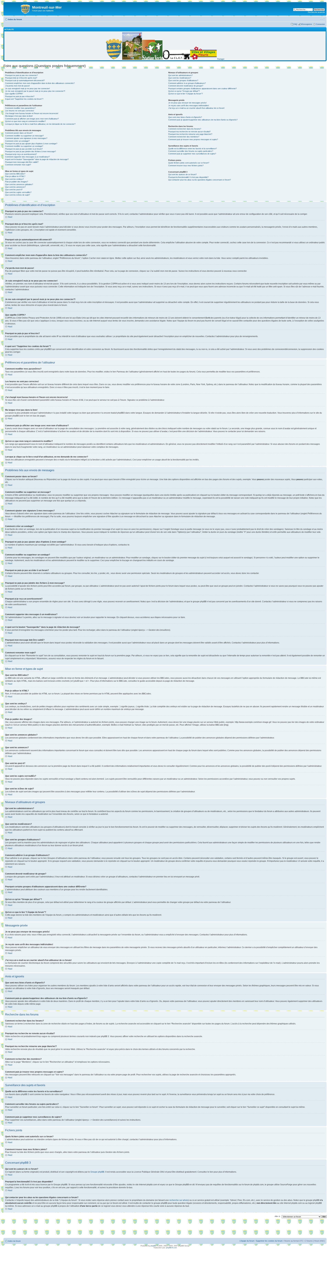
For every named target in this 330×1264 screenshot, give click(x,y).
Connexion (320, 24)
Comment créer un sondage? (17, 141)
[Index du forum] (18, 8)
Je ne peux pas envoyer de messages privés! (187, 103)
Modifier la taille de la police (322, 18)
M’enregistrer (306, 24)
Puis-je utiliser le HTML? (15, 176)
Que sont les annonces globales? (19, 184)
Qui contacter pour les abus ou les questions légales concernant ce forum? (199, 180)
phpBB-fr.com (171, 1248)
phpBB (153, 1246)
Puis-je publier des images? (16, 182)
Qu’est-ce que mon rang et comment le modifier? (25, 121)
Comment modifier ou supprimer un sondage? (24, 146)
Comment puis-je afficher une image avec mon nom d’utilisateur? (32, 119)
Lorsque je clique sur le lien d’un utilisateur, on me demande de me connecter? (40, 124)
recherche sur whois (178, 1200)
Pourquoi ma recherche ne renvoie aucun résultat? (189, 132)
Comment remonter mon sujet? (18, 165)
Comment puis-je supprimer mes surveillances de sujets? (192, 154)
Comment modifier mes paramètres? (20, 108)
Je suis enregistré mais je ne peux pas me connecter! (27, 88)
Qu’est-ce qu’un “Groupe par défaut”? (184, 91)
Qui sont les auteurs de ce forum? (182, 174)
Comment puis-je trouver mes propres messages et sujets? (193, 139)
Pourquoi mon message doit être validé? (21, 162)
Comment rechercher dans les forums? (184, 129)
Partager (220, 59)
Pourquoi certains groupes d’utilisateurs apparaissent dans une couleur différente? (202, 88)
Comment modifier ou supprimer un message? (24, 136)
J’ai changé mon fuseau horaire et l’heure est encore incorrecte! (31, 113)
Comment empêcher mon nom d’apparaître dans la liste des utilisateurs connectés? (40, 83)
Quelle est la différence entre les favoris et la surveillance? (192, 149)
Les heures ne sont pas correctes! (19, 111)
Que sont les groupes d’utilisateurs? (183, 80)
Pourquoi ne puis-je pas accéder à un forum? (24, 149)
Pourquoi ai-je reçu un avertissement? (21, 154)
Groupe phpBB (97, 1172)
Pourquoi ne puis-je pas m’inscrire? (19, 96)
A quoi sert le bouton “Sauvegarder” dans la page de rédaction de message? (37, 159)
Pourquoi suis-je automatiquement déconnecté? (25, 80)
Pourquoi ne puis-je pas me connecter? (21, 75)
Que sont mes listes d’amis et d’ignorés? (185, 117)
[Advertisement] (165, 1229)
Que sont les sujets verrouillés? (18, 192)
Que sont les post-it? (14, 190)
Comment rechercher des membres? (183, 137)
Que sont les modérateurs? (179, 78)
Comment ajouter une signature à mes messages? (26, 138)
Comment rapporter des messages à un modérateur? (27, 157)
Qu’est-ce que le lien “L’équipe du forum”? (185, 94)
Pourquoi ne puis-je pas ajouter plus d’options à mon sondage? (31, 144)
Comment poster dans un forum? (19, 133)
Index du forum (15, 19)
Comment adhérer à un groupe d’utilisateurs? (187, 83)
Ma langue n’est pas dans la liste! (19, 116)
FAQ (295, 24)
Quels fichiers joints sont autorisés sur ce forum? (188, 163)
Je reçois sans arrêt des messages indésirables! (188, 105)
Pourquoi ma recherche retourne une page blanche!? (190, 134)
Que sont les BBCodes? (15, 174)
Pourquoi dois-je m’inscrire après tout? (21, 78)
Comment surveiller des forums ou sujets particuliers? (190, 151)
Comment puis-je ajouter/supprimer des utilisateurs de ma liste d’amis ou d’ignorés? (203, 120)
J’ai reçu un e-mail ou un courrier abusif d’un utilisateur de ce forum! (196, 108)
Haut (10, 217)
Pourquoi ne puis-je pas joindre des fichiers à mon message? (30, 151)
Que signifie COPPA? (14, 94)
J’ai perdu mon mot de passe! (17, 86)
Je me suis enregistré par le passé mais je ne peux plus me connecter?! (35, 91)
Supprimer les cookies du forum (269, 1241)
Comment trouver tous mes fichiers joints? (186, 165)
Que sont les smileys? (14, 179)
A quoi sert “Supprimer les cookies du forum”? (24, 99)
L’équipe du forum (247, 1241)
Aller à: (277, 1216)
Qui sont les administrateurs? (180, 75)
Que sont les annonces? (15, 187)
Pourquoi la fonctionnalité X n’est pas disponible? (188, 177)
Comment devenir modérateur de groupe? (185, 86)
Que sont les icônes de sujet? (17, 195)
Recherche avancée (316, 12)
